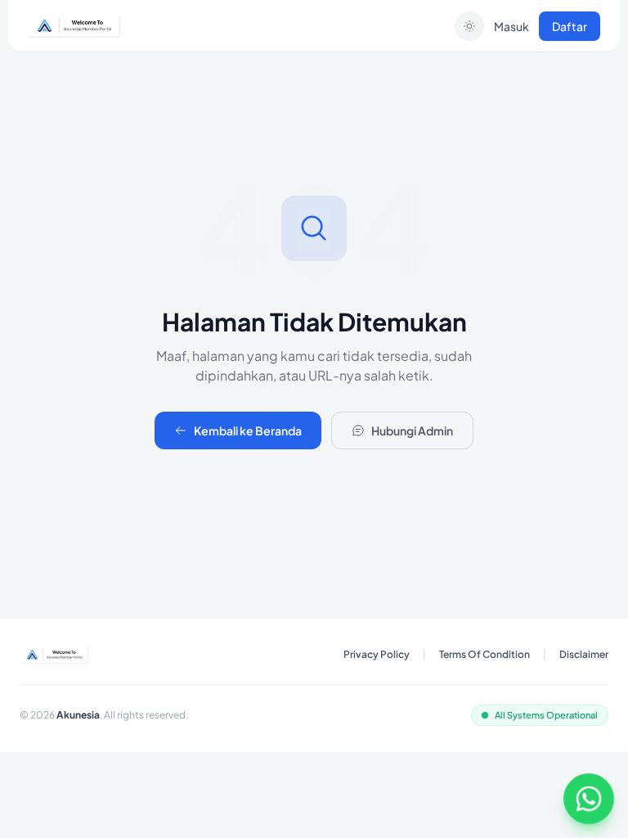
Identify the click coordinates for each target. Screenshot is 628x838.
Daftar (569, 26)
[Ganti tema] (469, 26)
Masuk (511, 26)
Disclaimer (583, 654)
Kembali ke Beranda (248, 430)
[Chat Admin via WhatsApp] (589, 799)
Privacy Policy (376, 654)
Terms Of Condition (484, 654)
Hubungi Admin (412, 430)
